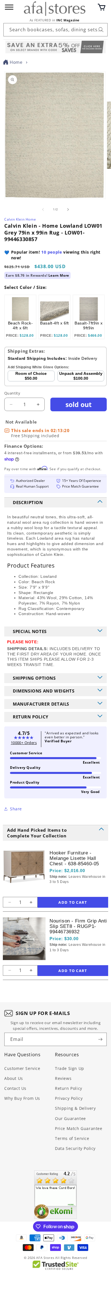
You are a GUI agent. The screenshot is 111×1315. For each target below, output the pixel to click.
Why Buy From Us (22, 1098)
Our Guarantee (70, 1118)
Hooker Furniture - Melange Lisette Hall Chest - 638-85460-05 (74, 858)
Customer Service (22, 1068)
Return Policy (68, 1088)
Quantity (12, 393)
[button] (101, 7)
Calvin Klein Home (20, 219)
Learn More (58, 275)
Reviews (63, 1078)
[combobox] (55, 29)
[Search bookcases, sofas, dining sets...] (101, 29)
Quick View (79, 891)
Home (16, 62)
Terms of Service (72, 1138)
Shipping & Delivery (75, 1108)
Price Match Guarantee (78, 1128)
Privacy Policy (69, 1098)
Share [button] (16, 808)
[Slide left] (43, 209)
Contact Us (15, 1088)
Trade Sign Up (69, 1068)
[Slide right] (68, 209)
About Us (13, 1078)
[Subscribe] (100, 1039)
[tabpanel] (20, 317)
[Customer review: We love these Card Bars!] (55, 1194)
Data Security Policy (75, 1148)
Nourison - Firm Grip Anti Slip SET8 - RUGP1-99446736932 (78, 926)
